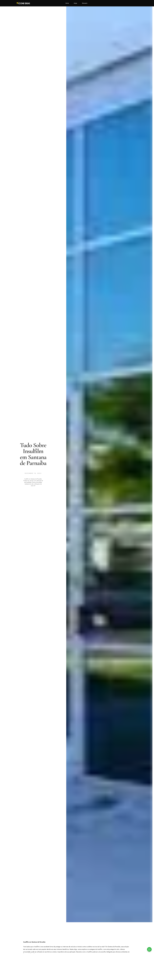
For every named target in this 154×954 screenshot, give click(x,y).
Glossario (84, 3)
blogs (75, 3)
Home (67, 3)
